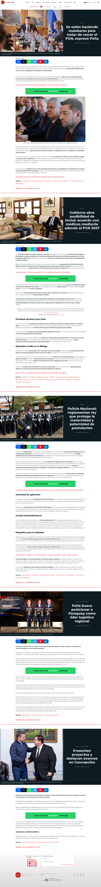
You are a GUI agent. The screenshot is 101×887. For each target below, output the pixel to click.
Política (82, 22)
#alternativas (19, 379)
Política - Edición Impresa (82, 601)
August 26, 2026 (59, 314)
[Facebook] (74, 876)
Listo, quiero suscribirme (67, 864)
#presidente (35, 575)
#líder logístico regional (52, 715)
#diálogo (39, 377)
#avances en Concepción (43, 842)
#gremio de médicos (61, 377)
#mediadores (77, 379)
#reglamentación (44, 575)
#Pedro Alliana (19, 183)
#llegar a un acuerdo (50, 379)
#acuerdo (45, 377)
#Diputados (69, 379)
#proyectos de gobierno (77, 181)
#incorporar (33, 379)
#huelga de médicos (73, 377)
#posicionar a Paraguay (38, 715)
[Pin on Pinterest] (40, 62)
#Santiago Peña (26, 181)
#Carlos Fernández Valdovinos (61, 181)
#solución (26, 379)
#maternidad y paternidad (23, 577)
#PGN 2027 (41, 379)
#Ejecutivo (19, 382)
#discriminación (79, 575)
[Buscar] (98, 2)
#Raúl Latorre (61, 379)
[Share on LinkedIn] (46, 62)
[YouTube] (84, 876)
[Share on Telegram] (35, 62)
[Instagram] (81, 876)
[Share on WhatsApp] (29, 62)
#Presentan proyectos (28, 842)
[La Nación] (7, 2)
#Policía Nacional (61, 575)
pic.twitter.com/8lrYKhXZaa (50, 312)
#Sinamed (52, 377)
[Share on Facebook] (18, 62)
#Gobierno (25, 377)
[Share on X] (24, 62)
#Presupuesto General (38, 181)
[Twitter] (77, 876)
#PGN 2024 (48, 181)
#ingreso (52, 575)
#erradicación (70, 575)
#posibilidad (32, 377)
